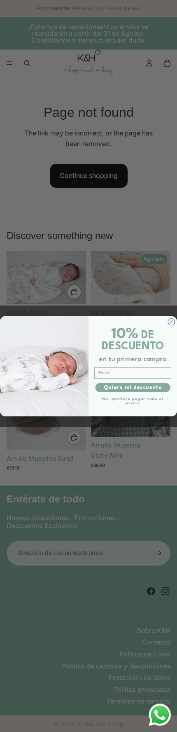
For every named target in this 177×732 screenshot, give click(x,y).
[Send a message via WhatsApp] (160, 715)
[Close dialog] (171, 321)
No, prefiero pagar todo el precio (132, 401)
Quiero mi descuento (133, 387)
